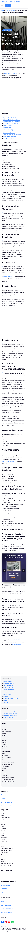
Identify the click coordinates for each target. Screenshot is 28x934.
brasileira (4, 733)
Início (2, 10)
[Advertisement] (14, 96)
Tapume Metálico (8, 685)
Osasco (4, 753)
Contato (7, 5)
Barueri (4, 729)
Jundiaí (4, 744)
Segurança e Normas (9, 132)
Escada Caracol (7, 694)
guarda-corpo (12, 461)
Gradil (5, 700)
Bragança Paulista (10, 10)
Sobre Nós (4, 901)
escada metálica (17, 639)
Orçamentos (4, 795)
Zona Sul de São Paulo (7, 784)
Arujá (3, 727)
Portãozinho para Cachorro (10, 698)
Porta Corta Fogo (8, 687)
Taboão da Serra (6, 770)
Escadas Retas (7, 127)
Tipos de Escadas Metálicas (10, 118)
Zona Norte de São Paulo (8, 779)
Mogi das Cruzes (6, 751)
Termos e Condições (6, 912)
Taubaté (4, 773)
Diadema (4, 740)
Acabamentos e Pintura (9, 131)
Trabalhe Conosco (6, 905)
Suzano (4, 768)
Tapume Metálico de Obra (10, 713)
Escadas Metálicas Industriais (11, 123)
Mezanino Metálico (8, 683)
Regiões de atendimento (7, 805)
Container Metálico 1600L (10, 715)
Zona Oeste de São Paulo (8, 781)
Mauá (3, 749)
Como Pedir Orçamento (9, 136)
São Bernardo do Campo (8, 762)
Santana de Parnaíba (7, 757)
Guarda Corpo (7, 693)
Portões (5, 696)
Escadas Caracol (7, 125)
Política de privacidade (7, 908)
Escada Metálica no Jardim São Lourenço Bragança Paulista (12, 39)
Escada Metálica (7, 681)
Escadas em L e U (8, 129)
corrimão (4, 461)
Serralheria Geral (5, 885)
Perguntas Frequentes (9, 138)
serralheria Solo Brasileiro (11, 73)
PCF (2, 892)
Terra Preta (5, 775)
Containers (4, 888)
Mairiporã (4, 746)
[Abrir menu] (2, 6)
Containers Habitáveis (9, 712)
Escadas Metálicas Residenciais (11, 119)
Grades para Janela (8, 691)
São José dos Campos (7, 764)
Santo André (5, 759)
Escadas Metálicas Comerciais (11, 121)
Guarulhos (4, 742)
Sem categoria (5, 766)
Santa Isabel (5, 755)
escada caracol (7, 276)
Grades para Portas (8, 689)
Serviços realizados (6, 802)
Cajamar (4, 738)
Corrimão (6, 702)
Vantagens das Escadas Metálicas (12, 134)
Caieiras (4, 735)
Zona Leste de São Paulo (8, 777)
